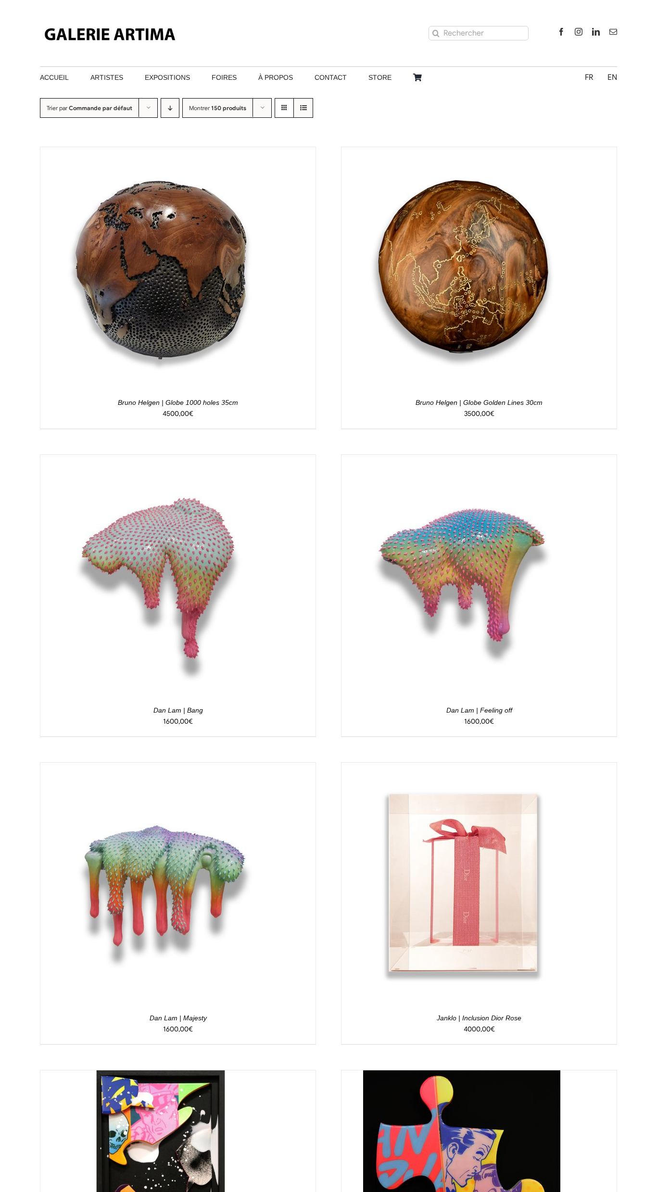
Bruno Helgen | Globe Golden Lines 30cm (479, 402)
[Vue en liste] (303, 108)
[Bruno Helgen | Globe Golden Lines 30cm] (461, 153)
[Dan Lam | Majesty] (160, 768)
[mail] (613, 32)
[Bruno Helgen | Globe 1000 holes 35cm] (160, 153)
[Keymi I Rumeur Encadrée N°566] (461, 1076)
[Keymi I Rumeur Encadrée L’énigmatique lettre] (160, 1076)
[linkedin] (596, 32)
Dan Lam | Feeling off (479, 710)
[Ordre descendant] (170, 108)
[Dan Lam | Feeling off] (461, 460)
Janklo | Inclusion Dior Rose (479, 1018)
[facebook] (561, 32)
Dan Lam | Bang (178, 710)
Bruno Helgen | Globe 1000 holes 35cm (178, 402)
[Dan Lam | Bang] (160, 460)
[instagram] (578, 32)
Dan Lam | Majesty (178, 1018)
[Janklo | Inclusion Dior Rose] (461, 768)
